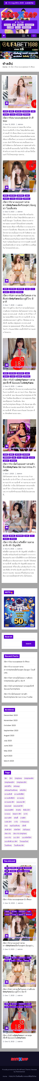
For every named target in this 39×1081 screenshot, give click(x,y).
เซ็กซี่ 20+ (8, 830)
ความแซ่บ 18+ (9, 802)
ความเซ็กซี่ (10, 27)
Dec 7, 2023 (9, 305)
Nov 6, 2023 (9, 549)
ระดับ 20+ (8, 822)
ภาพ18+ (23, 818)
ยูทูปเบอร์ (19, 114)
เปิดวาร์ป (8, 833)
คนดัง (33, 111)
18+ (6, 778)
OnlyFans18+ (29, 25)
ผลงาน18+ (8, 818)
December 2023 (11, 715)
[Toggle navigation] (23, 35)
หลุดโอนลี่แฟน (15, 826)
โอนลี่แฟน (8, 845)
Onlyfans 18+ (21, 782)
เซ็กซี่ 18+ (17, 830)
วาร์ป (16, 822)
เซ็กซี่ (13, 25)
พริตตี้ (16, 818)
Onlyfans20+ (26, 27)
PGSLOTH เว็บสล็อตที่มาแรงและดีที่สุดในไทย (22, 1076)
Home (5, 67)
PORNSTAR (7, 457)
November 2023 (10, 720)
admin (20, 124)
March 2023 (9, 761)
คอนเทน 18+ (21, 802)
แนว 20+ (16, 837)
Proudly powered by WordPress (13, 1070)
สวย (6, 826)
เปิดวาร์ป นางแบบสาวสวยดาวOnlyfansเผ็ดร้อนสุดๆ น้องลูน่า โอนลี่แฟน (19, 205)
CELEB (5, 111)
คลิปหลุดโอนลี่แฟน (11, 790)
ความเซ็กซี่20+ (10, 798)
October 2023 (10, 725)
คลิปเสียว (23, 790)
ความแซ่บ (20, 798)
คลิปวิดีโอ (8, 786)
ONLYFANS (26, 111)
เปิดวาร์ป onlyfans (20, 833)
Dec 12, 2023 (10, 124)
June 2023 (8, 745)
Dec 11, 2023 (9, 212)
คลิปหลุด (17, 786)
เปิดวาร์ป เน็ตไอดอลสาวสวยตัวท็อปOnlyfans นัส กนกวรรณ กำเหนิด (19, 467)
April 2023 (8, 756)
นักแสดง (6, 114)
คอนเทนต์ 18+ (18, 806)
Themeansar (20, 1072)
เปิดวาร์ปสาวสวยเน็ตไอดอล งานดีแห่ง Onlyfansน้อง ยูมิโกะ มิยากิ (19, 298)
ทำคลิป (18, 810)
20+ (11, 778)
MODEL (11, 111)
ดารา (32, 289)
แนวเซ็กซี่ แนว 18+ (11, 841)
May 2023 (8, 751)
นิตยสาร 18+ (17, 814)
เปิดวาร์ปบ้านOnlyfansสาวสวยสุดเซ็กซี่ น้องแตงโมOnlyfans (17, 1036)
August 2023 (9, 735)
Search (8, 637)
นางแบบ (17, 27)
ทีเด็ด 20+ (26, 810)
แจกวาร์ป (8, 837)
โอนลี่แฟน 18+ (19, 845)
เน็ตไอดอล (20, 25)
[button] (28, 35)
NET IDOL (18, 111)
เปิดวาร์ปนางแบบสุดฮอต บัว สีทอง (16, 661)
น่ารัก (25, 814)
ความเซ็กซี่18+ (19, 794)
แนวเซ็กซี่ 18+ (26, 837)
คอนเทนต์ (8, 806)
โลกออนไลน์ (24, 841)
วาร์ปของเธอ (24, 822)
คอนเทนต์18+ (9, 810)
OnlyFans (7, 25)
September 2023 (11, 730)
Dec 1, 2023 (9, 474)
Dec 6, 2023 (9, 386)
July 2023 (8, 740)
